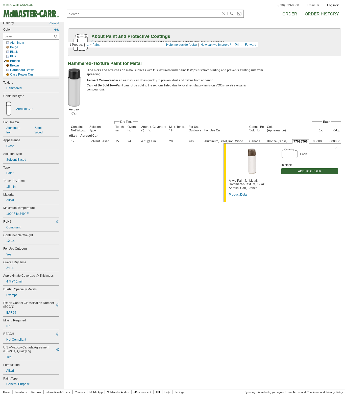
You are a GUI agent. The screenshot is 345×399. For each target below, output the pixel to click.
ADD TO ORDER (309, 171)
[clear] (223, 13)
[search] (55, 36)
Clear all (54, 23)
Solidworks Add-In (118, 392)
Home (6, 392)
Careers (80, 392)
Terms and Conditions (306, 392)
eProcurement (142, 392)
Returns (36, 392)
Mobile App (96, 392)
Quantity (289, 149)
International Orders (58, 392)
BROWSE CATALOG (19, 4)
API (158, 392)
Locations (21, 392)
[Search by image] (239, 13)
